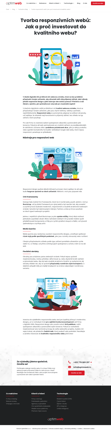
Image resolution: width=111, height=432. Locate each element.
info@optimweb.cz (82, 367)
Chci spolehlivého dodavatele (40, 406)
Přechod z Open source (39, 411)
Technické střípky (23, 9)
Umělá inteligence (62, 408)
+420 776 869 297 (81, 362)
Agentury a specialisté (38, 404)
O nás (85, 3)
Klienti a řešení (54, 3)
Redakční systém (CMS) (64, 399)
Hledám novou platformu (39, 408)
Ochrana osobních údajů (56, 428)
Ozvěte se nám (98, 3)
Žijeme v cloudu (62, 404)
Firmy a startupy (36, 399)
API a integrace (62, 406)
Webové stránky (11, 401)
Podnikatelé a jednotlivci (39, 401)
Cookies (80, 428)
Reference (42, 3)
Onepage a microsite (13, 404)
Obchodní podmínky (70, 428)
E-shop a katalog (11, 399)
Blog (78, 3)
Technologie (68, 3)
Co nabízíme (30, 3)
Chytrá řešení (61, 401)
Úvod (7, 9)
